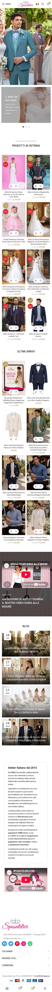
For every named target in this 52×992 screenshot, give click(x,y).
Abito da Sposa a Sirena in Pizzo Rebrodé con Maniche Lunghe (38, 289)
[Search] (42, 4)
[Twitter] (10, 943)
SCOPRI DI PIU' (26, 45)
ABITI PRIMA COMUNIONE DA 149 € (26, 39)
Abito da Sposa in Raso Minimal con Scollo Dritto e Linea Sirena (13, 194)
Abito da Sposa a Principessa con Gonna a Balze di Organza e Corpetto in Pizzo (13, 289)
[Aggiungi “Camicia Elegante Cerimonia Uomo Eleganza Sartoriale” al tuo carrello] (11, 531)
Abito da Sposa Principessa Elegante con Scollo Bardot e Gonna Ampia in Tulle (38, 241)
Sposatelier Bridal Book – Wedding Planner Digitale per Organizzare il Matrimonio (13, 400)
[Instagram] (23, 943)
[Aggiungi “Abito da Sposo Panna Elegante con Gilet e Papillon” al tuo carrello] (36, 531)
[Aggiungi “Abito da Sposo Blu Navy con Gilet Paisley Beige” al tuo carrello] (11, 486)
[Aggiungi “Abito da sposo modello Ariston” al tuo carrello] (36, 327)
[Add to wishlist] (16, 186)
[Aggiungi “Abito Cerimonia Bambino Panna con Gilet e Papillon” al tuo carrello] (11, 439)
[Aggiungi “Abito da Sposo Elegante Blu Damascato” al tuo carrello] (36, 186)
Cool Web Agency (42, 976)
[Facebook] (4, 943)
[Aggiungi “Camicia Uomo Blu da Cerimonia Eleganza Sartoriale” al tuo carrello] (36, 486)
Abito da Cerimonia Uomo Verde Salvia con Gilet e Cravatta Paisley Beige (38, 447)
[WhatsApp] (30, 943)
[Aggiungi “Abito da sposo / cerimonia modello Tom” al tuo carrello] (11, 327)
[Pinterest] (17, 943)
